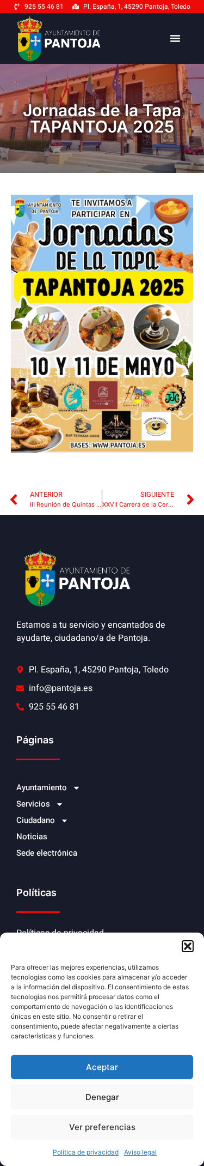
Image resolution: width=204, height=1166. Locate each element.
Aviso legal (140, 1152)
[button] (187, 946)
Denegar (102, 1097)
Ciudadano (35, 820)
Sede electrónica (46, 853)
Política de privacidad (86, 1152)
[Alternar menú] (175, 38)
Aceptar (102, 1067)
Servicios (33, 804)
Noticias (31, 837)
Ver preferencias (102, 1127)
